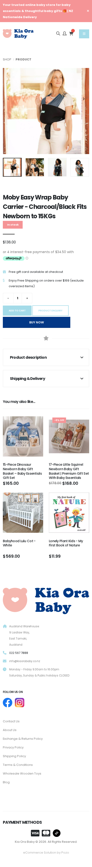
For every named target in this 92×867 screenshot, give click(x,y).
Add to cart (17, 310)
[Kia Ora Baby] (46, 600)
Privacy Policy (13, 747)
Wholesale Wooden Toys (22, 773)
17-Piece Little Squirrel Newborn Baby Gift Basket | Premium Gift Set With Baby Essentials (69, 471)
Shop (7, 59)
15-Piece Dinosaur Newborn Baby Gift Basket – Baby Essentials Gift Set (22, 471)
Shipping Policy (14, 756)
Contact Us (11, 721)
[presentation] (8, 99)
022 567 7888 (18, 653)
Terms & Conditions (18, 765)
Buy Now (36, 322)
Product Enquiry (50, 310)
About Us (10, 730)
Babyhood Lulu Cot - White (19, 543)
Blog (6, 782)
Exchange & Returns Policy (23, 738)
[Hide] (88, 11)
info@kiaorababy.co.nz (24, 661)
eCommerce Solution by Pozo (46, 852)
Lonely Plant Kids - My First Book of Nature (66, 543)
